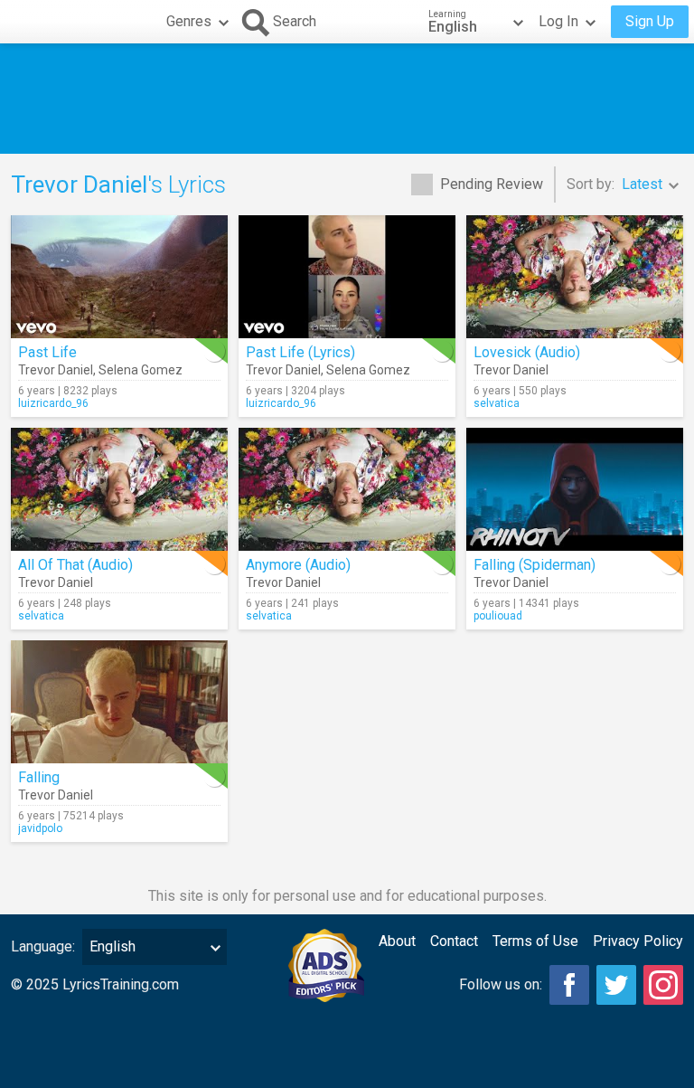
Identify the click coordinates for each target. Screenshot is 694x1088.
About (397, 941)
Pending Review (491, 184)
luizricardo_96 (53, 403)
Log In (558, 21)
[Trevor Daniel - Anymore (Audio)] (347, 489)
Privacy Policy (638, 941)
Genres (188, 21)
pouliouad (498, 616)
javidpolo (40, 828)
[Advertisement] (347, 98)
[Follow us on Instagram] (663, 985)
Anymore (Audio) (298, 564)
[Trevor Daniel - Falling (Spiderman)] (574, 489)
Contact (454, 941)
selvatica (497, 403)
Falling (39, 777)
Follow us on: (500, 984)
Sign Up (649, 21)
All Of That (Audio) (75, 564)
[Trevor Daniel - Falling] (119, 701)
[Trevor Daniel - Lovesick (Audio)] (574, 276)
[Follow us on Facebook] (569, 985)
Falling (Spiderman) (535, 564)
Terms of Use (535, 941)
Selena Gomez (140, 370)
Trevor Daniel (55, 370)
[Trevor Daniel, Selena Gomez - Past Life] (119, 276)
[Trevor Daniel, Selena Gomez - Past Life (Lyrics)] (347, 276)
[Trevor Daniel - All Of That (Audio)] (119, 489)
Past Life (47, 352)
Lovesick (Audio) (527, 352)
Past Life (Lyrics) (300, 352)
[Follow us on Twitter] (616, 985)
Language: (43, 946)
